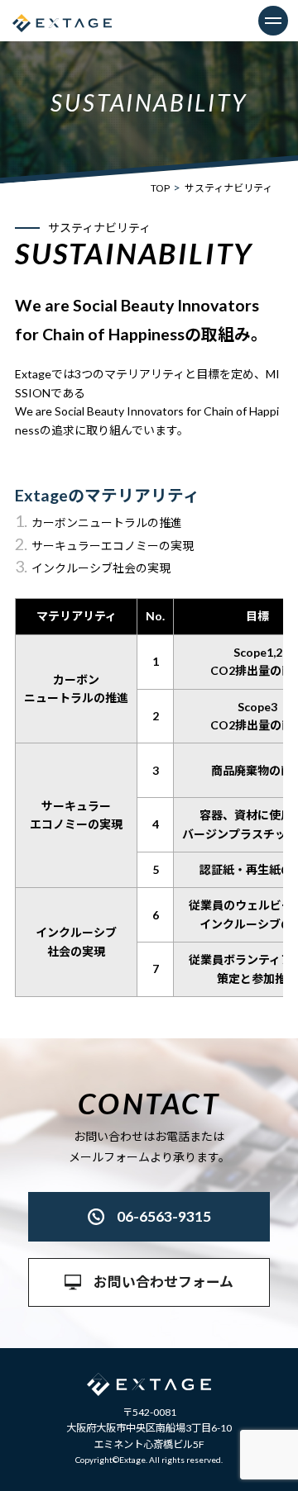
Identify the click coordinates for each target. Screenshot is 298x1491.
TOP (160, 188)
